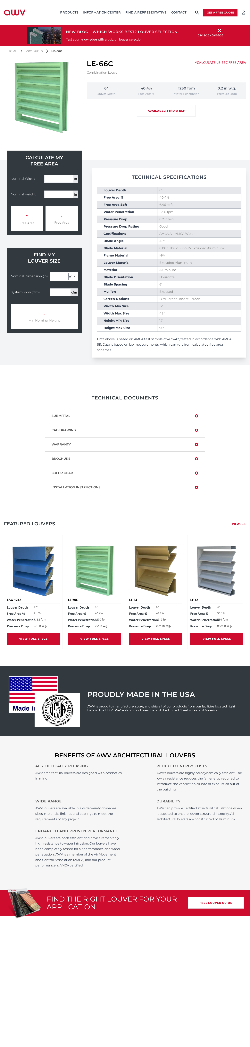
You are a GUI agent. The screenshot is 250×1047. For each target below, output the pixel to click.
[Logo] (15, 12)
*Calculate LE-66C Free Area (220, 62)
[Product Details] (33, 570)
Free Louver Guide (216, 903)
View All (239, 524)
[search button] (197, 12)
